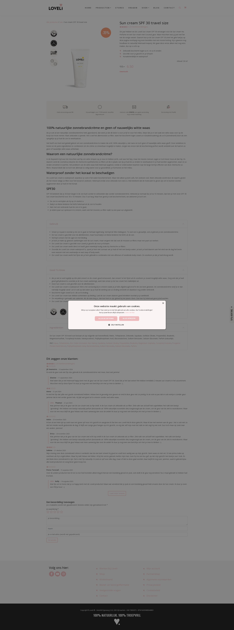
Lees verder (130, 313)
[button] (117, 324)
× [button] (163, 303)
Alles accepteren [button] (106, 318)
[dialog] (117, 315)
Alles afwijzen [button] (129, 318)
